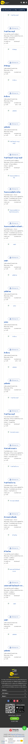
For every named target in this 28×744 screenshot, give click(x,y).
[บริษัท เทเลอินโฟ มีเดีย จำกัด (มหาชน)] (14, 730)
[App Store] (21, 707)
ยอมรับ (21, 740)
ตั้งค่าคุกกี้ (18, 740)
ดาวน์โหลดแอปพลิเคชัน (20, 705)
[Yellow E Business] (8, 701)
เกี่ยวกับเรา (4, 690)
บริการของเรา (5, 693)
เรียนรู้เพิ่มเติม (11, 742)
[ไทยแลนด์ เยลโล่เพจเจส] (11, 701)
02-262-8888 (14, 718)
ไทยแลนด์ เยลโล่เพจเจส (14, 677)
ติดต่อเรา (4, 696)
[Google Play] (21, 711)
